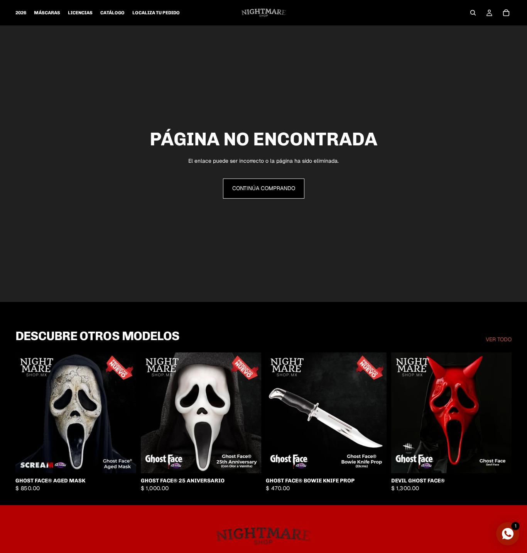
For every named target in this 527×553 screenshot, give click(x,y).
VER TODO (499, 339)
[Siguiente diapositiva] (500, 413)
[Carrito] (506, 12)
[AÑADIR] (124, 461)
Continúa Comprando (263, 188)
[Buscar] (473, 12)
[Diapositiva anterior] (402, 413)
